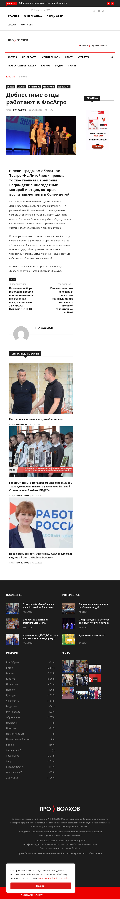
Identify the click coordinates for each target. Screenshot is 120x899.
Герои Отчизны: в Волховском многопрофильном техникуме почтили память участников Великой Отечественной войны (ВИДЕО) (40, 486)
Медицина (11, 706)
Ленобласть (29, 57)
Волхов (12, 57)
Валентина (21, 424)
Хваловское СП (14, 772)
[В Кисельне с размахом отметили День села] (13, 624)
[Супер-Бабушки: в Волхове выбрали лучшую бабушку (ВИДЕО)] (69, 624)
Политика (11, 728)
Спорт (69, 57)
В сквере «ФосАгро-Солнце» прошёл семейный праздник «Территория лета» (38, 607)
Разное (45, 65)
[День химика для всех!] (69, 640)
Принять (40, 885)
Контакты (27, 24)
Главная (13, 16)
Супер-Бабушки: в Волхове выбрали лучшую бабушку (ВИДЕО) (94, 622)
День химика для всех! (92, 635)
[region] (40, 878)
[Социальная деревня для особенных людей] (69, 609)
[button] (108, 3)
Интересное (34, 87)
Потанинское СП (15, 733)
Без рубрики (12, 662)
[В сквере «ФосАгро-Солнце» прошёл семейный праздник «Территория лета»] (13, 609)
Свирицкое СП (13, 750)
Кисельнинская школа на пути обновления (35, 419)
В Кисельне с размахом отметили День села (43, 3)
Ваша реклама (33, 16)
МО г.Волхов (13, 711)
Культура (84, 57)
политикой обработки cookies (54, 878)
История (10, 689)
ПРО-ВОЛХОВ (19, 110)
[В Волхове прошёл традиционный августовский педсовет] (95, 698)
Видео (59, 65)
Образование (13, 717)
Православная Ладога (22, 65)
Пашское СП (12, 722)
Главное (21, 87)
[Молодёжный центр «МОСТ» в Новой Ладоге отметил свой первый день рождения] (68, 684)
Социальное (50, 57)
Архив (12, 24)
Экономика (12, 777)
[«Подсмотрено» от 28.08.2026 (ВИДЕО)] (95, 684)
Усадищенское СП (15, 766)
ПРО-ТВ (72, 65)
